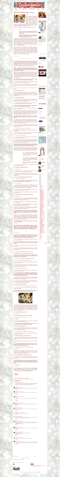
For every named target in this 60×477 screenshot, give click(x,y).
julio (40, 189)
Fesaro (16, 437)
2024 (39, 176)
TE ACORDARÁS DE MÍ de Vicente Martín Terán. (42, 219)
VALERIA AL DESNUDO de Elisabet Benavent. (42, 225)
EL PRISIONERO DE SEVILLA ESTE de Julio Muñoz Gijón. (42, 195)
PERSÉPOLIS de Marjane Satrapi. (42, 165)
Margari (16, 427)
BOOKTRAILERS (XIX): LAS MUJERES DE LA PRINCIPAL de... (42, 190)
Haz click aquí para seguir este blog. (42, 118)
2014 (39, 184)
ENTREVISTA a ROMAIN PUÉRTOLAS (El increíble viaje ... (42, 227)
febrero (40, 236)
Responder (16, 385)
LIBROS (16, 8)
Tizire (16, 382)
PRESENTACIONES (32, 8)
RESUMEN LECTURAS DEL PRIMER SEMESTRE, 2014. (42, 215)
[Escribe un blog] (25, 378)
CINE (20, 8)
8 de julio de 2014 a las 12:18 (21, 396)
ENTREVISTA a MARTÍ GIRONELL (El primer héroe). (42, 230)
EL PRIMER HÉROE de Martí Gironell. (42, 213)
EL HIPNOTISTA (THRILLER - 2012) (42, 216)
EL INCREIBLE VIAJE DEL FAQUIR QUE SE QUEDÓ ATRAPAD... (42, 199)
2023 (39, 177)
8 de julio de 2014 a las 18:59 (20, 427)
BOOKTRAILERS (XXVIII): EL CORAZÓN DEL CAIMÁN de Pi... (42, 194)
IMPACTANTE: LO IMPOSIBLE (43, 166)
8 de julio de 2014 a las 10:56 (20, 387)
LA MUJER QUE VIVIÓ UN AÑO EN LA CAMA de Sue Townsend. (42, 206)
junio (40, 233)
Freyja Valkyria (17, 396)
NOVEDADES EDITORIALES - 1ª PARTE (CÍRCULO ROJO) (42, 223)
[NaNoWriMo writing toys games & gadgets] (42, 32)
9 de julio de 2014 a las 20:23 (20, 437)
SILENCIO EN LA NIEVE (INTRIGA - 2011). (42, 192)
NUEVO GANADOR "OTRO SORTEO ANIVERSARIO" (42, 232)
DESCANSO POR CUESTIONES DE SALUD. (41, 202)
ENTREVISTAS (25, 8)
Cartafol (16, 387)
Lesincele (16, 391)
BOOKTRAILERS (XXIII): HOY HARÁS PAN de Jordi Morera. (42, 212)
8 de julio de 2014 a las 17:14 (19, 416)
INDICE (38, 8)
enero (40, 237)
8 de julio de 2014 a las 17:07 (22, 412)
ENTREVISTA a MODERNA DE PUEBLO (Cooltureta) (42, 218)
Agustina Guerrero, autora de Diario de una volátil (28, 317)
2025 (39, 175)
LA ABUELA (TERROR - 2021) (43, 169)
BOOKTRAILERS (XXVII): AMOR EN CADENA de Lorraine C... (42, 197)
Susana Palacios (17, 412)
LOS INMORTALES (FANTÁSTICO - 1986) (43, 162)
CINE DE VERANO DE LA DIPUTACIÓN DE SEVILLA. (42, 228)
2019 (39, 180)
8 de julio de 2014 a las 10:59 (20, 391)
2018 (39, 181)
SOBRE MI (42, 8)
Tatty (16, 416)
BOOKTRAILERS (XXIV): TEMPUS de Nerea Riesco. (42, 210)
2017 (39, 182)
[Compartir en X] (26, 378)
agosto (40, 188)
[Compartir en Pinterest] (27, 378)
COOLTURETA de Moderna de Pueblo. (42, 200)
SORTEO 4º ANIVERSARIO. (42, 159)
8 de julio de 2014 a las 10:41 (19, 382)
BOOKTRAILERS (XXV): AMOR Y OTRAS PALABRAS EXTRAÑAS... (42, 208)
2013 (39, 238)
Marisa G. (43, 36)
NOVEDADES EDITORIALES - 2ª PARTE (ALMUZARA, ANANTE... (42, 222)
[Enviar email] (40, 63)
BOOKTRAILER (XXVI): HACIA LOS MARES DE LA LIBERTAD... (42, 204)
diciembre (41, 185)
